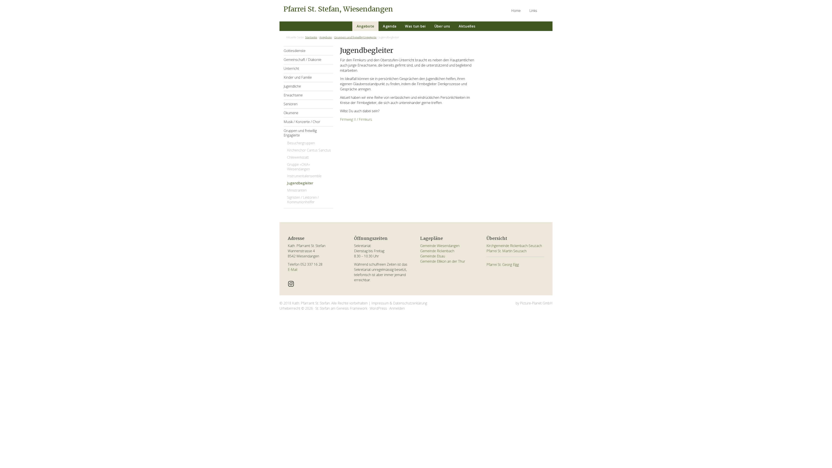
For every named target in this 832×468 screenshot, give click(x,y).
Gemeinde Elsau (432, 256)
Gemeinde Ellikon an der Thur (442, 261)
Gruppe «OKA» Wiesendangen (298, 166)
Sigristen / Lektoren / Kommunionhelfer (303, 199)
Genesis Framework (351, 308)
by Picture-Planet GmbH (534, 303)
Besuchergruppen (301, 143)
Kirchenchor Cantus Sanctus (309, 150)
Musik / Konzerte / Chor (302, 121)
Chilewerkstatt (298, 157)
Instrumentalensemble (304, 176)
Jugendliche (292, 86)
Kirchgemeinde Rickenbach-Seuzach (514, 245)
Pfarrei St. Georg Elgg (502, 264)
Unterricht (291, 68)
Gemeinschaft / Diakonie (302, 59)
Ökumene (291, 112)
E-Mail (292, 269)
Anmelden (397, 308)
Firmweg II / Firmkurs (356, 119)
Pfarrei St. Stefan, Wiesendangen (338, 9)
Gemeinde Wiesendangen (440, 245)
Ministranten (297, 190)
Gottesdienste (295, 50)
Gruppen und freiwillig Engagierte (300, 133)
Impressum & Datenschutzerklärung (399, 303)
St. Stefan (322, 308)
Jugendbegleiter (300, 183)
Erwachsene (293, 95)
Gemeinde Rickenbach (437, 251)
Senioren (290, 104)
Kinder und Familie (298, 77)
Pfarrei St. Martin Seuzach (506, 251)
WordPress (378, 308)
